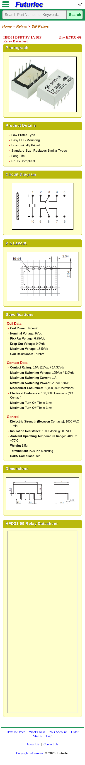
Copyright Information (30, 753)
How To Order (16, 732)
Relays (21, 26)
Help (49, 736)
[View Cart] (80, 6)
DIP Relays (40, 26)
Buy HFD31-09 (70, 37)
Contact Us (51, 744)
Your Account (58, 732)
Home (7, 26)
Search (75, 15)
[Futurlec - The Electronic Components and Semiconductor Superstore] (29, 7)
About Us (33, 744)
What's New (37, 732)
